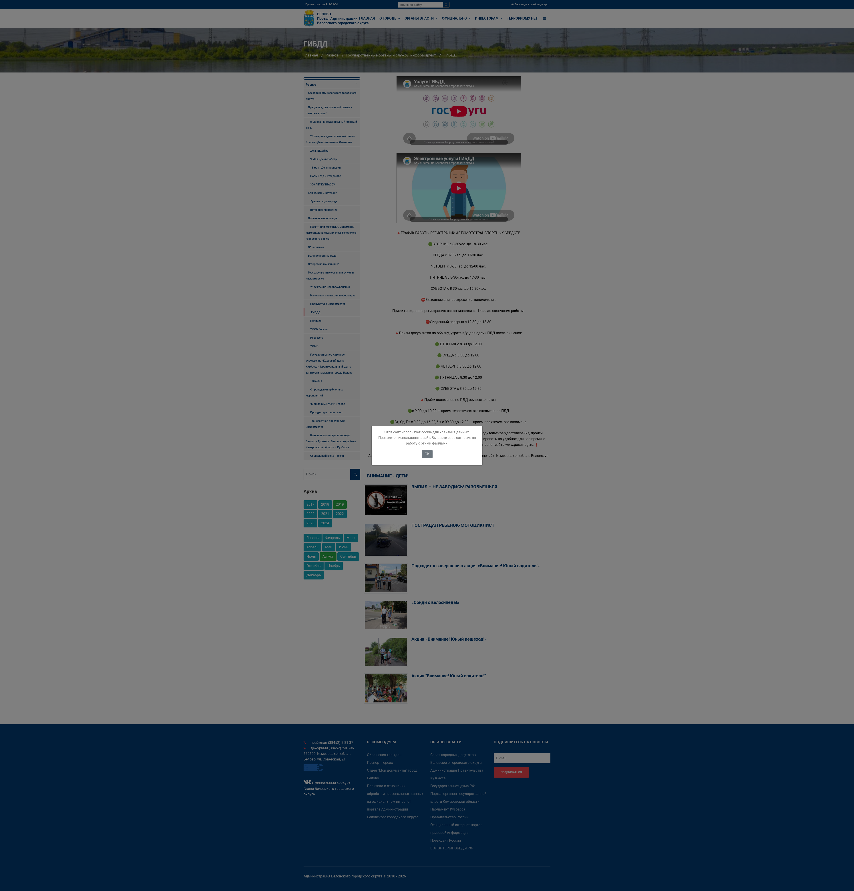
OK (427, 454)
